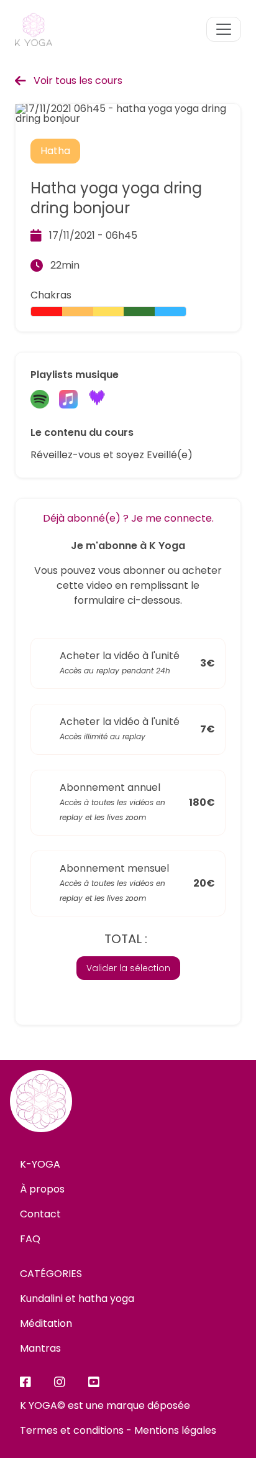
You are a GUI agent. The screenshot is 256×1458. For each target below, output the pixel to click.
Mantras (40, 1348)
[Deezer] (97, 400)
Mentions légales (175, 1430)
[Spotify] (39, 400)
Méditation (46, 1323)
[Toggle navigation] (223, 29)
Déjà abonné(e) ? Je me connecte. (128, 518)
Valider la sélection (128, 968)
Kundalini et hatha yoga (77, 1298)
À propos (42, 1189)
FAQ (30, 1239)
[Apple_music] (68, 400)
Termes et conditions (72, 1430)
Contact (40, 1214)
